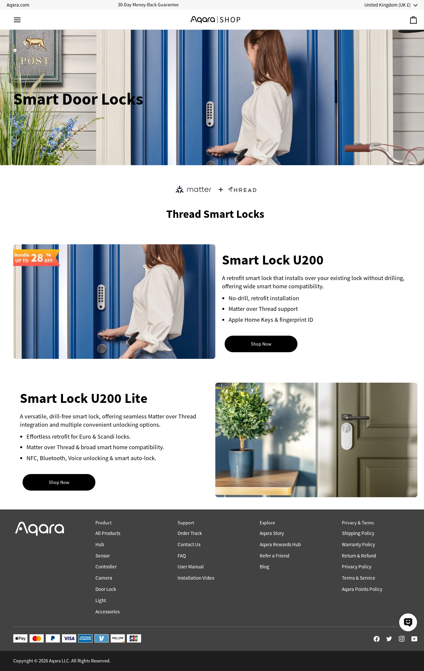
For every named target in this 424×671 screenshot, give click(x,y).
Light (100, 600)
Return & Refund (359, 555)
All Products (107, 533)
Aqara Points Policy (362, 589)
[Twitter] (389, 639)
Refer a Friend (274, 555)
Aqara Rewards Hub (280, 544)
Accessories (107, 611)
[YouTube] (414, 639)
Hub (99, 544)
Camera (103, 578)
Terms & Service (358, 578)
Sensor (102, 555)
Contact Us (189, 544)
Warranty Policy (358, 544)
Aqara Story (272, 533)
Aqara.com (18, 5)
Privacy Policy (356, 566)
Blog (264, 566)
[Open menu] (23, 19)
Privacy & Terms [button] (358, 523)
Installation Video (196, 578)
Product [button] (103, 523)
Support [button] (186, 523)
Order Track (190, 533)
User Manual (191, 566)
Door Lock (105, 589)
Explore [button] (267, 523)
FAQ (182, 555)
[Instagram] (402, 639)
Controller (106, 566)
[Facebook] (377, 639)
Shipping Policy (358, 533)
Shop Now (261, 344)
